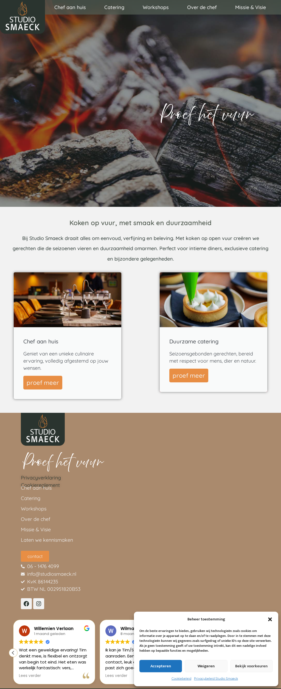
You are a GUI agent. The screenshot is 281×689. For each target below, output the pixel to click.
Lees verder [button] (30, 675)
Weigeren (206, 666)
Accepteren (160, 666)
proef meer (43, 382)
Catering (114, 7)
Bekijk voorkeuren (251, 666)
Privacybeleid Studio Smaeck (216, 678)
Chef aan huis (70, 7)
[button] (270, 619)
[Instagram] (38, 603)
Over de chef (202, 7)
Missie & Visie (250, 7)
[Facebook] (26, 603)
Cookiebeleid (181, 678)
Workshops (156, 7)
